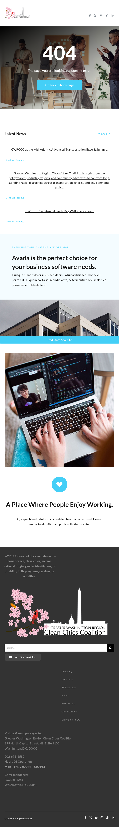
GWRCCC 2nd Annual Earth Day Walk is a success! (59, 211)
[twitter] (95, 15)
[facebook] (90, 15)
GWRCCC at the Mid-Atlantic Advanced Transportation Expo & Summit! (59, 149)
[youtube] (96, 817)
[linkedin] (113, 15)
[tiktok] (107, 15)
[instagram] (101, 15)
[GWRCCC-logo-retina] (17, 7)
